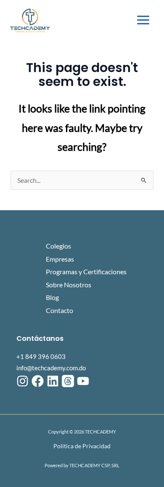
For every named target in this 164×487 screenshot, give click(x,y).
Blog (52, 297)
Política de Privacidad (82, 446)
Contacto (59, 310)
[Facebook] (38, 381)
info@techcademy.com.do (51, 368)
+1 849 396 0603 (41, 356)
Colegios (58, 246)
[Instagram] (22, 381)
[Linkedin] (53, 381)
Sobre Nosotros (68, 285)
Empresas (60, 259)
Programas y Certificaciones (86, 272)
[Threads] (68, 381)
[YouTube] (83, 381)
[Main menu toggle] (143, 20)
